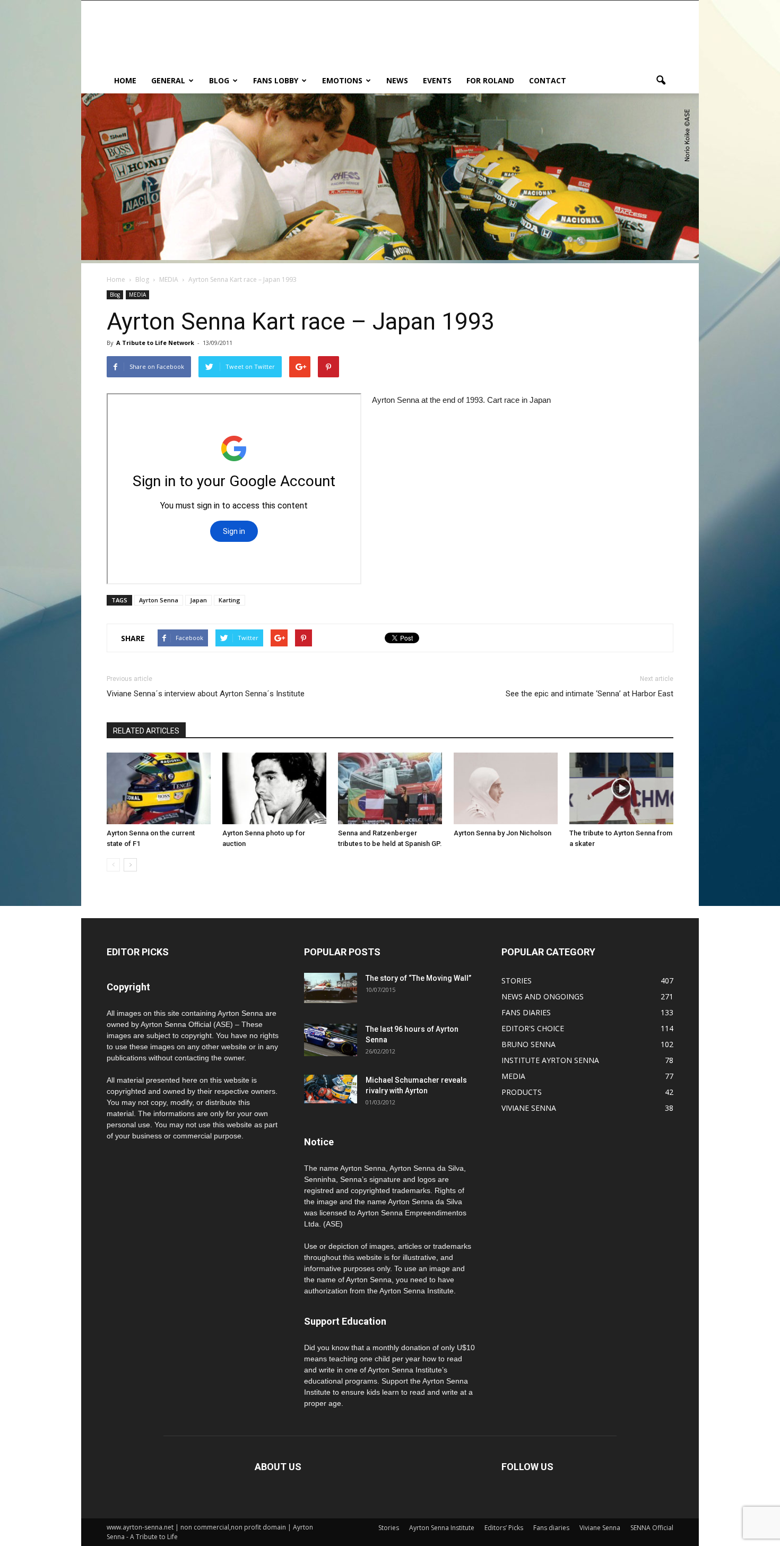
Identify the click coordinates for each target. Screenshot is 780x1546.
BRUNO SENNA (528, 1044)
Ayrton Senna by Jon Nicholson (502, 833)
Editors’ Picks (503, 1527)
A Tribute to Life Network (155, 343)
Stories (388, 1527)
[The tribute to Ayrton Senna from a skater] (621, 788)
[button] (660, 80)
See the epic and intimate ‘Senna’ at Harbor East (589, 693)
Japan (198, 600)
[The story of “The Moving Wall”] (330, 988)
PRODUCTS (521, 1092)
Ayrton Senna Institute (441, 1527)
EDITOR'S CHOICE (532, 1028)
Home (116, 279)
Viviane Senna (599, 1527)
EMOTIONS (342, 80)
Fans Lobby (275, 80)
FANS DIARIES (526, 1012)
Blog (219, 80)
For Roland (490, 80)
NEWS (397, 80)
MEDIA (137, 294)
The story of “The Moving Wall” (418, 978)
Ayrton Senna (158, 600)
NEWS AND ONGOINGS (542, 996)
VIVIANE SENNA (528, 1108)
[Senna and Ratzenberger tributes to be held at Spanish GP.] (390, 788)
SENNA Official (651, 1527)
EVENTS (437, 80)
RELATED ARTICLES (146, 731)
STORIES (516, 980)
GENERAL (168, 80)
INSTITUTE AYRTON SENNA (550, 1060)
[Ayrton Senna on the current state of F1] (159, 788)
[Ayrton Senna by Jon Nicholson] (506, 788)
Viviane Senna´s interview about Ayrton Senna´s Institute (206, 693)
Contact (547, 80)
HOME (125, 80)
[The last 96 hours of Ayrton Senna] (330, 1040)
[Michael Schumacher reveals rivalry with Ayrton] (330, 1089)
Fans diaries (551, 1527)
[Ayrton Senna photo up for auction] (274, 788)
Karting (229, 600)
